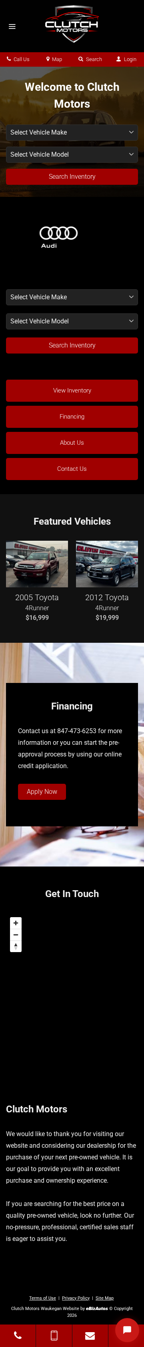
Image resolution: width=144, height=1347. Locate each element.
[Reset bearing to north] (16, 946)
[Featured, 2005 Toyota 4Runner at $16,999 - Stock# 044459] (37, 564)
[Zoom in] (16, 923)
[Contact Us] (90, 1336)
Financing (72, 416)
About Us (72, 442)
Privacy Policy (76, 1298)
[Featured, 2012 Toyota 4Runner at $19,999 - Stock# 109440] (107, 564)
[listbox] (72, 297)
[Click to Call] (18, 1336)
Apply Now (42, 791)
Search (93, 59)
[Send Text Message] (54, 1336)
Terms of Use (42, 1298)
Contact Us (72, 468)
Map (56, 59)
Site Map (105, 1298)
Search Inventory (72, 176)
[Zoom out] (16, 934)
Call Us (21, 59)
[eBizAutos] (97, 1309)
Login (129, 59)
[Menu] (12, 27)
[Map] (72, 993)
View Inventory (72, 390)
